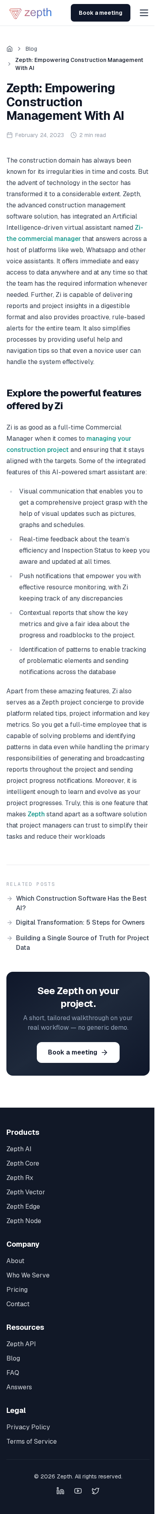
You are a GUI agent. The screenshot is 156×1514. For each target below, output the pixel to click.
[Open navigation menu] (144, 13)
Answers (19, 1387)
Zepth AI (19, 1149)
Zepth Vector (25, 1192)
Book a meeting (100, 12)
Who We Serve (28, 1275)
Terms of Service (31, 1441)
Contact (18, 1304)
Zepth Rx (19, 1178)
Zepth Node (23, 1221)
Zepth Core (22, 1163)
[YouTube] (78, 1491)
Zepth (36, 814)
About (15, 1261)
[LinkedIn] (60, 1491)
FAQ (12, 1373)
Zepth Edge (23, 1206)
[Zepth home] (31, 13)
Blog (31, 48)
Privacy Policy (28, 1427)
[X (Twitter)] (96, 1491)
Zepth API (21, 1344)
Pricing (17, 1289)
